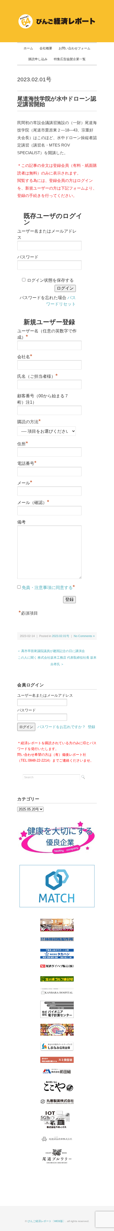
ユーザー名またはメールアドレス (45, 695)
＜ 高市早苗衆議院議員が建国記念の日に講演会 (51, 651)
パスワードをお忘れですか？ (61, 727)
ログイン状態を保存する (50, 280)
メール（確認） (33, 502)
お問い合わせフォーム (74, 48)
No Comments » (84, 636)
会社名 (24, 356)
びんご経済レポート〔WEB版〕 (46, 1221)
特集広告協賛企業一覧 (70, 59)
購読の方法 (29, 421)
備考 (21, 522)
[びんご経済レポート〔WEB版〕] (57, 16)
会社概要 (46, 48)
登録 (91, 727)
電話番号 (27, 463)
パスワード (27, 257)
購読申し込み (37, 59)
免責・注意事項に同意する (47, 587)
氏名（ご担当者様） (37, 376)
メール (24, 482)
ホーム (28, 48)
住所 (22, 443)
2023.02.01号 (34, 79)
